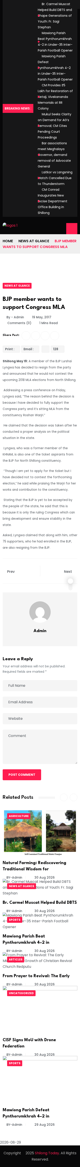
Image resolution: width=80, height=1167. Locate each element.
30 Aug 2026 (44, 877)
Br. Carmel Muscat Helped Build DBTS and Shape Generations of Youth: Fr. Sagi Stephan (55, 15)
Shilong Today (47, 1153)
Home (8, 241)
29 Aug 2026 (44, 1124)
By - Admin (15, 317)
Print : (9, 349)
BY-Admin (14, 877)
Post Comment (21, 774)
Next (68, 571)
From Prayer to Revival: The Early (36, 976)
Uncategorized (21, 993)
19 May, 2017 (41, 317)
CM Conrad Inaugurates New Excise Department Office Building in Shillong (52, 201)
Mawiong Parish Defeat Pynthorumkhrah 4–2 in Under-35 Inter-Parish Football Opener (55, 68)
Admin (40, 631)
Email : (29, 349)
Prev (11, 571)
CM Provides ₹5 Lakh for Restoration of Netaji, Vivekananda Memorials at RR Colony (55, 97)
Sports (14, 920)
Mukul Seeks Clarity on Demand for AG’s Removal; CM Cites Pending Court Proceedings (54, 126)
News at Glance (33, 241)
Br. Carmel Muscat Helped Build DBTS (40, 903)
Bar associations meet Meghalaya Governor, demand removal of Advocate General (54, 155)
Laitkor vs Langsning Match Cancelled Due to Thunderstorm (55, 178)
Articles (15, 959)
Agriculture (19, 816)
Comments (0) (18, 323)
